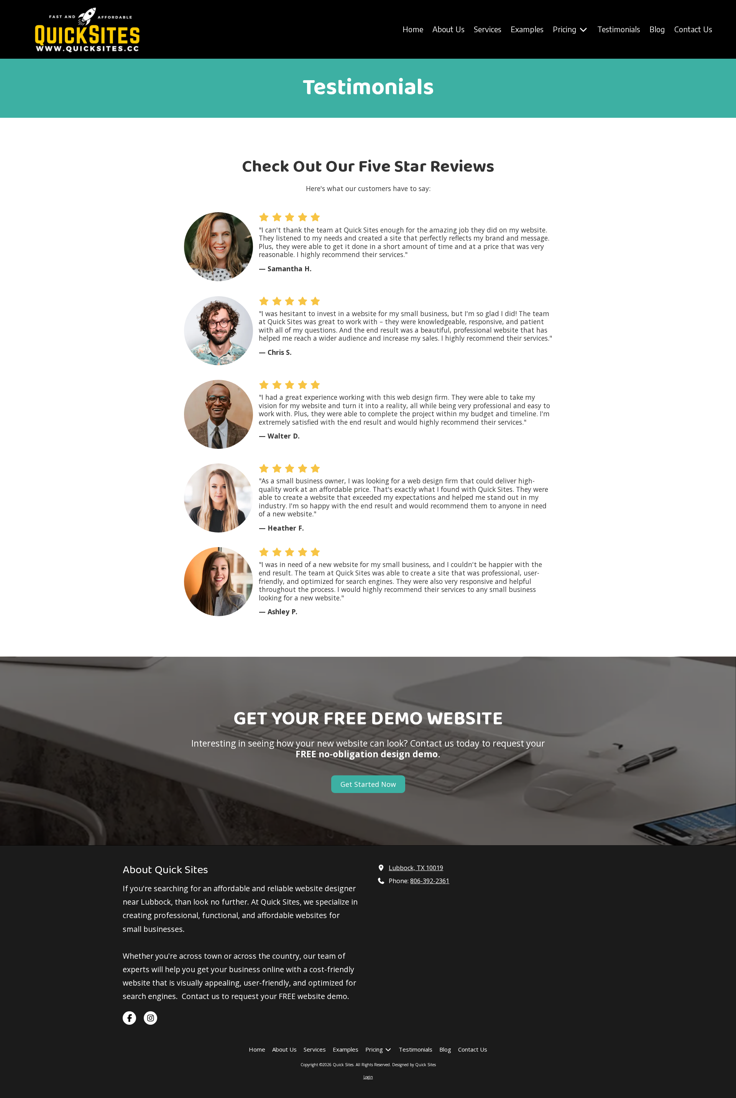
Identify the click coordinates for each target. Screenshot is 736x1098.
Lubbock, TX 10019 (416, 868)
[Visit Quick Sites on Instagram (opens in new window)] (150, 1018)
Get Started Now (368, 784)
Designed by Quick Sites (414, 1064)
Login (368, 1077)
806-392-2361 (429, 881)
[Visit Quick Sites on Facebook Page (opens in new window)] (129, 1018)
